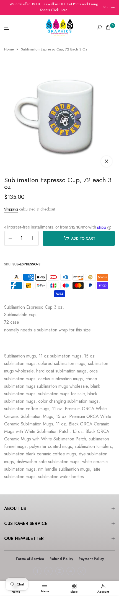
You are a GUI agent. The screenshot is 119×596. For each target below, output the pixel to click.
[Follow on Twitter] (48, 571)
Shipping (11, 209)
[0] (108, 27)
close (110, 7)
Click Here (59, 9)
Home (9, 49)
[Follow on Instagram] (59, 571)
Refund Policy (61, 558)
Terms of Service (29, 558)
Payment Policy (91, 558)
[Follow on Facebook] (37, 571)
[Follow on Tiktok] (81, 571)
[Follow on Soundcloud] (70, 571)
